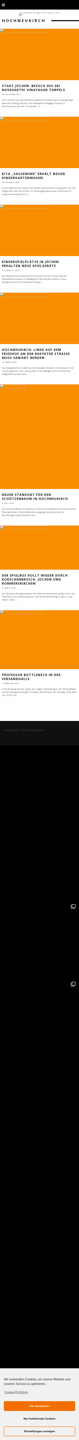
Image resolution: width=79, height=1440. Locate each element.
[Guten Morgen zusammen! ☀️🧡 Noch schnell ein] (39, 1250)
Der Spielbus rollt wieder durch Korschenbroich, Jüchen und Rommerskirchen (35, 579)
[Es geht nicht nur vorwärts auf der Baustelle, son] (39, 785)
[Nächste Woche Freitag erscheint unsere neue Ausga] (39, 1095)
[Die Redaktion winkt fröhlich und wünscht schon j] (39, 1173)
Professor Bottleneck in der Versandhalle (31, 677)
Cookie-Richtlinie (16, 1392)
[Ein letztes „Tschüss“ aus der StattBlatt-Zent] (39, 862)
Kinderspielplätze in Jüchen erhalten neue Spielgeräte (30, 264)
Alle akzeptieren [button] (39, 1405)
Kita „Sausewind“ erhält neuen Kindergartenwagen (33, 176)
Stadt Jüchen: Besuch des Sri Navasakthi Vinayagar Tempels (33, 88)
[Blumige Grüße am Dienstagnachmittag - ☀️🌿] (39, 1328)
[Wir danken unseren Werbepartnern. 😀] (39, 940)
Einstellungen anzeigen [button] (39, 1431)
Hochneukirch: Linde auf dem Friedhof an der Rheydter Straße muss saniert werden (36, 354)
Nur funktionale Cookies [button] (39, 1418)
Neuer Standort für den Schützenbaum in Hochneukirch (35, 497)
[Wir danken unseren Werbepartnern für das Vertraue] (39, 1018)
